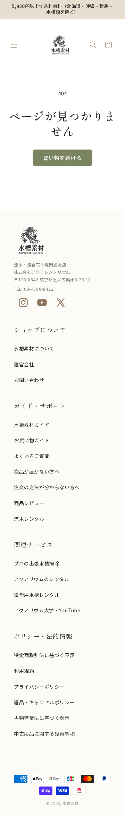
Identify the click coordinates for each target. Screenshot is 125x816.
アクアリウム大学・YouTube (47, 610)
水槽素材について (34, 348)
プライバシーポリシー (39, 686)
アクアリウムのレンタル (41, 579)
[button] (14, 44)
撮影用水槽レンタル (36, 594)
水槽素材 (70, 803)
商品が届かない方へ (36, 471)
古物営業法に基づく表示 (42, 717)
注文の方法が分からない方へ (47, 487)
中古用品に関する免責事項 (44, 733)
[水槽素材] (62, 240)
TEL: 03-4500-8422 (33, 289)
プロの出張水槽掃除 (36, 563)
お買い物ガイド (31, 440)
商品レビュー (29, 503)
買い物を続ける (62, 157)
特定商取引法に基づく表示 (44, 655)
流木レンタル (29, 518)
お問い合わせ (29, 379)
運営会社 (24, 364)
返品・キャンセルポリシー (44, 702)
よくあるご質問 (31, 455)
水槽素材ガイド (31, 424)
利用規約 (24, 670)
